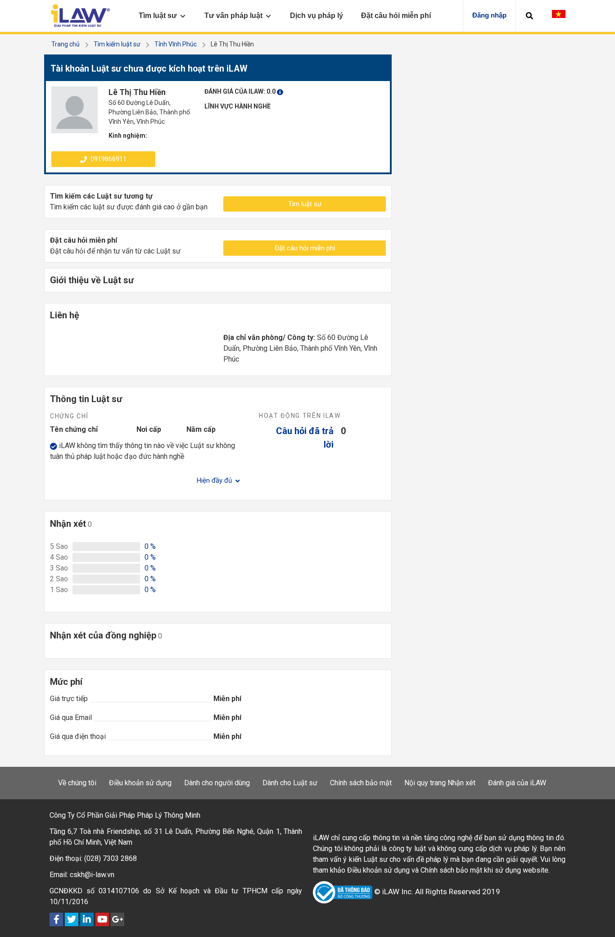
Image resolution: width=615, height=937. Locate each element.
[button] (529, 16)
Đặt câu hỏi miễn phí (305, 248)
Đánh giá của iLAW (517, 783)
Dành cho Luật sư (289, 783)
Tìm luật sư (304, 204)
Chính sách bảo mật (361, 783)
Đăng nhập (489, 15)
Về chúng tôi (77, 783)
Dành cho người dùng (217, 783)
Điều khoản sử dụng (140, 783)
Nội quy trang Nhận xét (439, 783)
